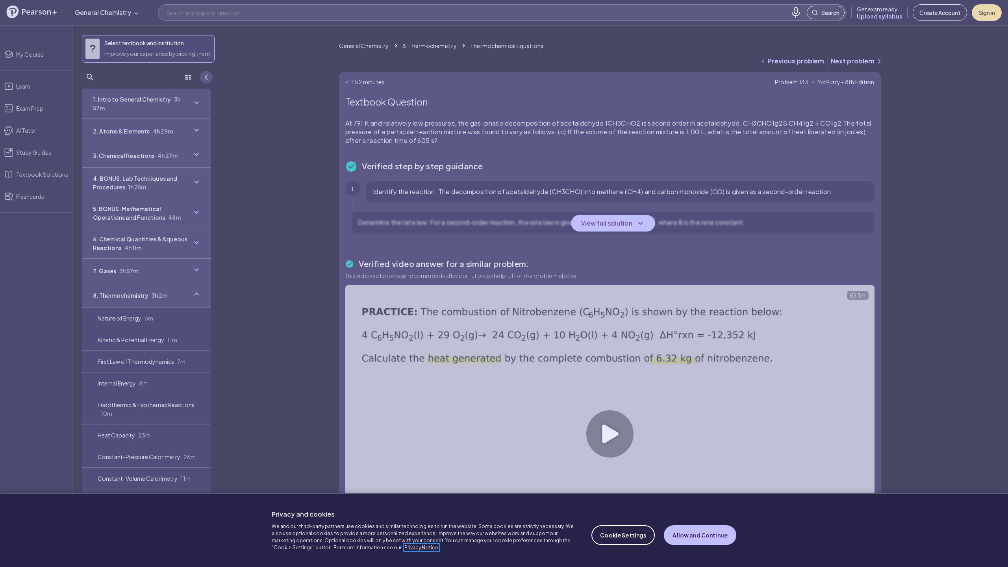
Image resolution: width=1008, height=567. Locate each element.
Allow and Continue (700, 535)
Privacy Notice (421, 547)
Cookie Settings (623, 535)
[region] (504, 530)
